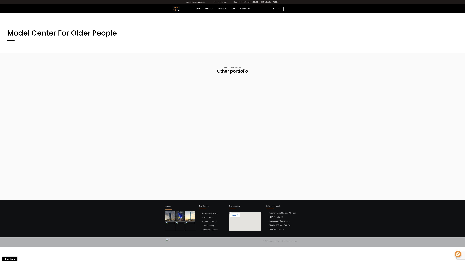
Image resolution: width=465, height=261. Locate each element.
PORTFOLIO (222, 9)
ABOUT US (209, 9)
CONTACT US (245, 9)
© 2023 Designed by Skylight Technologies (280, 241)
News (233, 9)
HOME (198, 9)
